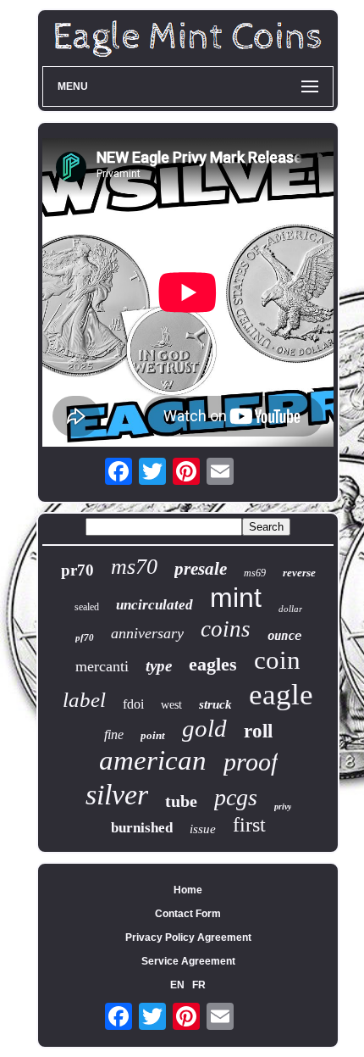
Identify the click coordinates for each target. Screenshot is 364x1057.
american (153, 760)
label (84, 699)
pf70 (84, 637)
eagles (213, 664)
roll (258, 731)
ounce (284, 636)
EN (177, 985)
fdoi (133, 704)
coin (277, 660)
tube (181, 801)
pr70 (77, 570)
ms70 (134, 566)
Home (188, 890)
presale (200, 569)
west (171, 704)
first (249, 825)
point (153, 735)
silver (116, 794)
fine (114, 734)
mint (236, 597)
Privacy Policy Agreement (188, 937)
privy (282, 806)
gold (204, 728)
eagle (281, 694)
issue (203, 829)
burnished (142, 828)
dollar (290, 609)
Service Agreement (188, 961)
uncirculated (154, 605)
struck (215, 704)
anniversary (147, 633)
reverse (299, 572)
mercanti (102, 666)
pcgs (235, 797)
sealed (86, 607)
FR (199, 985)
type (159, 666)
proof (250, 762)
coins (226, 629)
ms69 (255, 573)
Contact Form (188, 914)
